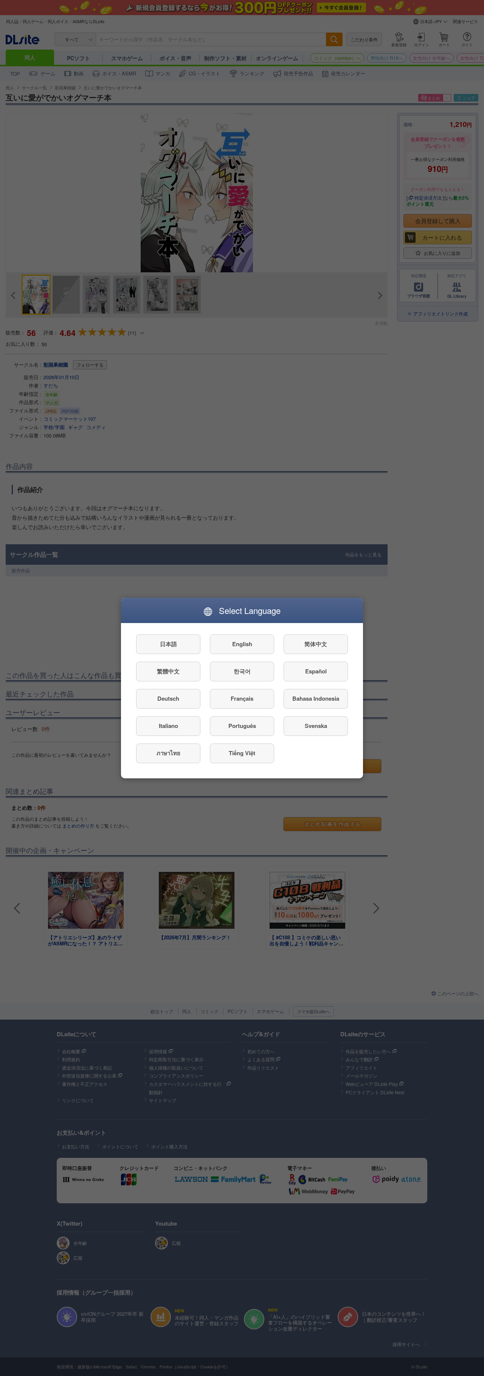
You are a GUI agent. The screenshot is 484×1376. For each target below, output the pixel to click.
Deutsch (168, 699)
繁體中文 (168, 671)
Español (316, 671)
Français (242, 699)
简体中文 (315, 644)
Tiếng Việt (242, 753)
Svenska (316, 726)
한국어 (242, 671)
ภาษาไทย (168, 753)
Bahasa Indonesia (315, 699)
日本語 (168, 644)
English (242, 644)
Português (242, 726)
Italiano (168, 726)
